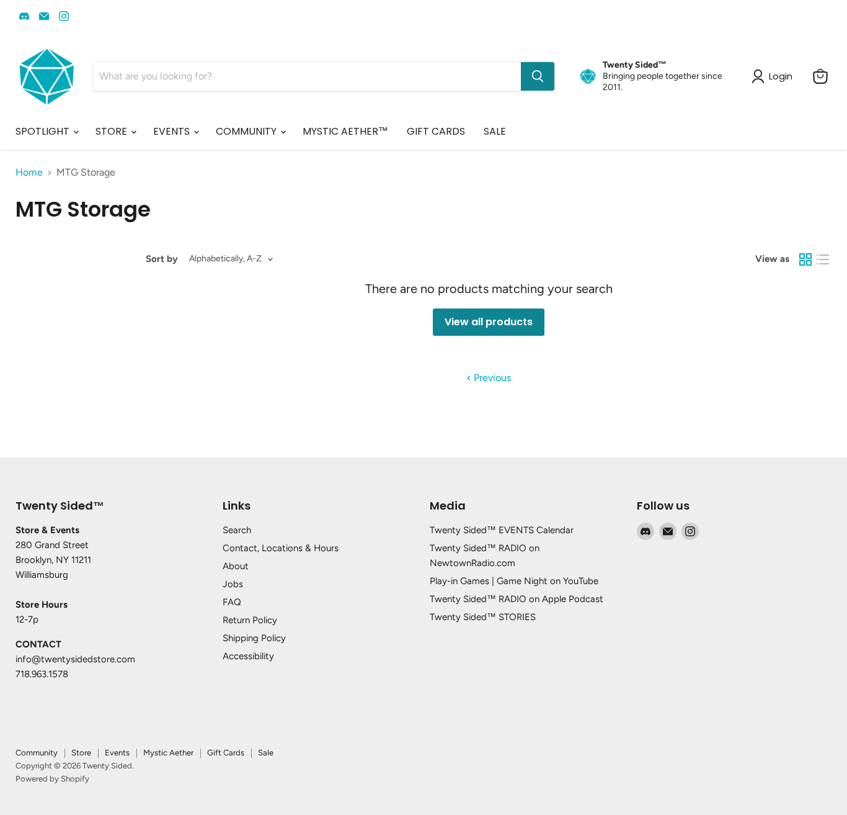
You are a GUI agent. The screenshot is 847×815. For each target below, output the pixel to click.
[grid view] (805, 259)
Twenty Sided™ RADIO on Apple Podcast (516, 599)
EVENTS (172, 131)
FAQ (232, 602)
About (236, 566)
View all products (489, 322)
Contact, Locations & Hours (281, 548)
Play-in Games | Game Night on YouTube (514, 581)
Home (29, 172)
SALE (495, 131)
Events (117, 752)
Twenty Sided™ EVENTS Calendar (502, 530)
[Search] (537, 76)
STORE (112, 131)
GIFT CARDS (436, 131)
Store (81, 752)
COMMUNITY (247, 131)
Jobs (233, 584)
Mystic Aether (168, 752)
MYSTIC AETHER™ (345, 131)
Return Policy (250, 620)
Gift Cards (225, 752)
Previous (491, 378)
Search (237, 530)
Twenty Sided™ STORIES (483, 617)
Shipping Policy (254, 638)
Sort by (162, 259)
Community (37, 752)
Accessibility (248, 656)
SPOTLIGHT (44, 131)
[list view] (822, 259)
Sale (265, 752)
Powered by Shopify (52, 778)
